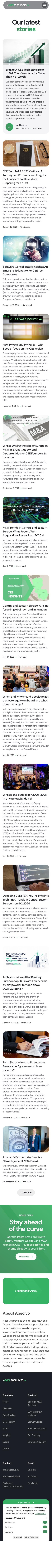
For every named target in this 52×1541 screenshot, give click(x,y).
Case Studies (9, 1415)
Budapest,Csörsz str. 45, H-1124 (13, 1485)
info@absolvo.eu (11, 1469)
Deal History (9, 1421)
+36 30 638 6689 (11, 1476)
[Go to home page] (14, 1380)
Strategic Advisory (37, 1441)
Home (6, 1401)
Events (6, 1441)
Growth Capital (35, 1421)
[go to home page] (18, 5)
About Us (7, 1408)
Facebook (32, 1483)
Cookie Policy (40, 1513)
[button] (44, 5)
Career (6, 1448)
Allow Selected (31, 1537)
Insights (6, 1435)
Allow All (18, 1537)
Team (5, 1428)
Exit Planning (34, 1435)
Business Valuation (37, 1428)
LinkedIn (32, 1469)
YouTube (32, 1476)
